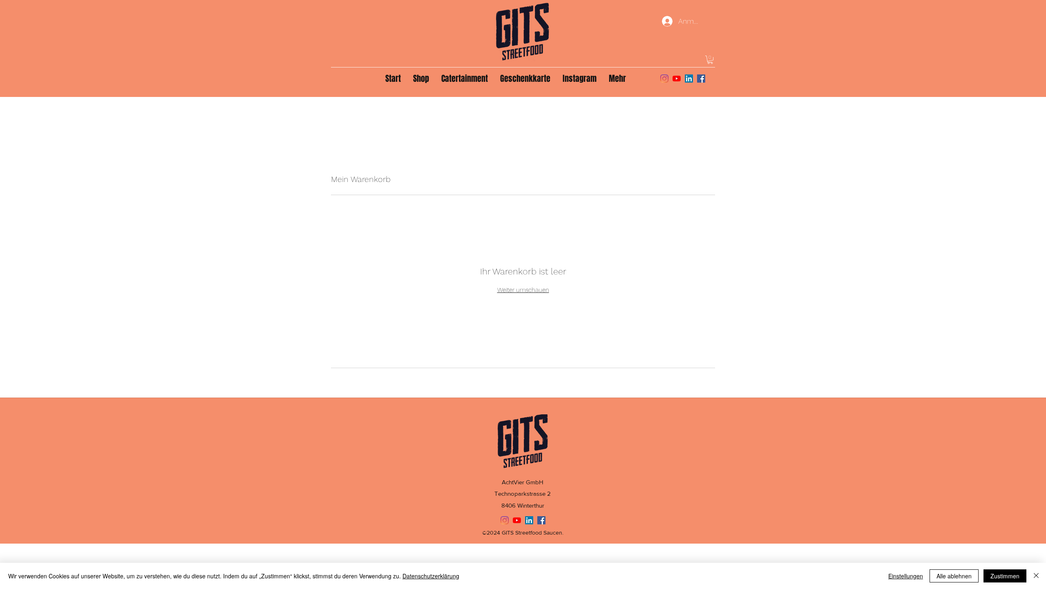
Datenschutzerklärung (430, 576)
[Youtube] (677, 78)
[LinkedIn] (689, 78)
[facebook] (701, 78)
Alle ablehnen (954, 576)
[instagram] (664, 78)
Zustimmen (1004, 576)
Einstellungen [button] (905, 576)
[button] (710, 60)
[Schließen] (1036, 575)
